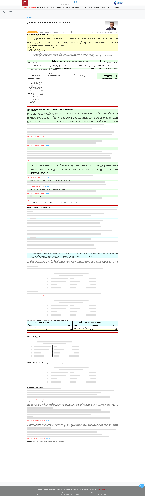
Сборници (97, 7)
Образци (90, 7)
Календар (116, 7)
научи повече (102, 489)
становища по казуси (68, 492)
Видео (68, 7)
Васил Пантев (113, 31)
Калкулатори (41, 7)
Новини (110, 7)
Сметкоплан (75, 7)
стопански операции (98, 492)
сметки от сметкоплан (98, 494)
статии (35, 492)
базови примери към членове (70, 494)
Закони (53, 7)
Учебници (83, 7)
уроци (35, 494)
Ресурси (103, 7)
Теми (48, 7)
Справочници (61, 7)
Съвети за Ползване (30, 7)
